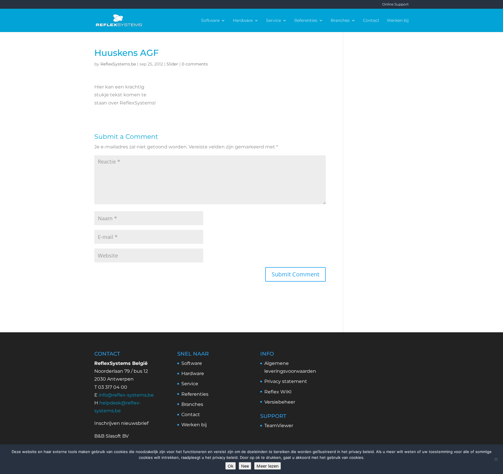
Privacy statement (285, 381)
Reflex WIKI (278, 392)
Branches (340, 20)
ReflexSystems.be (118, 64)
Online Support (395, 4)
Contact (371, 20)
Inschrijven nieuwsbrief (121, 423)
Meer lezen (267, 466)
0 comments (195, 64)
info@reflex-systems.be (126, 395)
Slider (172, 64)
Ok (230, 466)
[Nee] (496, 459)
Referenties (305, 20)
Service (273, 20)
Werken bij (398, 20)
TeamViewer (278, 425)
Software (210, 20)
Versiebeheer (279, 402)
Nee (245, 466)
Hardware (243, 20)
